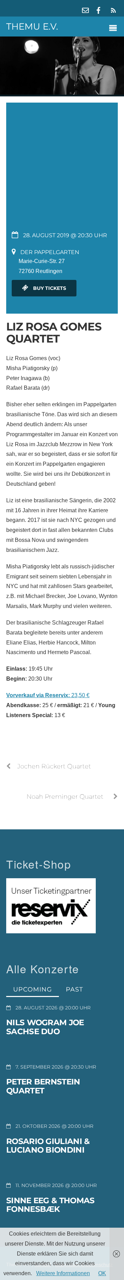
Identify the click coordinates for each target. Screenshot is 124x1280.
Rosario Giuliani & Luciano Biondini (48, 1145)
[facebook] (98, 9)
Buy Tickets (49, 288)
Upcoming (32, 989)
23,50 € (48, 695)
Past (74, 989)
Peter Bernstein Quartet (43, 1086)
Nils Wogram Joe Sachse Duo (45, 1027)
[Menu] (114, 28)
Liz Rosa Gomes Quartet (53, 332)
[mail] (85, 9)
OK (102, 1273)
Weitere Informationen (63, 1273)
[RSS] (112, 10)
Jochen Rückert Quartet (54, 766)
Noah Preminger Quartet (65, 796)
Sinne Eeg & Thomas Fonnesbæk (50, 1205)
